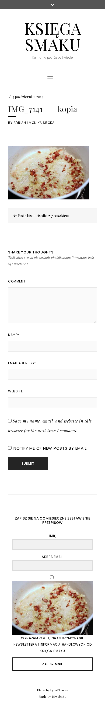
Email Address (22, 363)
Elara (41, 690)
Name (13, 334)
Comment (16, 281)
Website (15, 391)
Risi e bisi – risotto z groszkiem (43, 215)
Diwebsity (59, 696)
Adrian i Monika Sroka (34, 122)
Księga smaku (52, 36)
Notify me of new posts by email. (50, 448)
